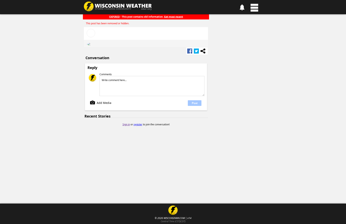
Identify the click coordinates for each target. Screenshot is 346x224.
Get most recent (173, 16)
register (138, 124)
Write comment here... (114, 80)
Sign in (126, 124)
